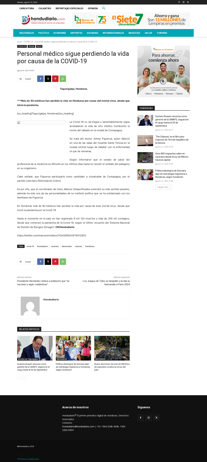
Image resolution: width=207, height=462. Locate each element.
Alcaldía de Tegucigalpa (28, 359)
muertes (55, 246)
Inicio (19, 41)
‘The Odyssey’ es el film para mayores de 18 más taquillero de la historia (172, 139)
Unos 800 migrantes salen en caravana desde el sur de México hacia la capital (171, 156)
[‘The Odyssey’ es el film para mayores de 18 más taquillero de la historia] (145, 140)
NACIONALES (62, 359)
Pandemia (89, 246)
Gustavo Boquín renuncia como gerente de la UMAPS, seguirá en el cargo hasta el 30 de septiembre (33, 367)
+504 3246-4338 (110, 426)
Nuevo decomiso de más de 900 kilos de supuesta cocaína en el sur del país (112, 367)
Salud (39, 46)
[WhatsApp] (63, 78)
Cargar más (162, 187)
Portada (31, 46)
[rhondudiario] (30, 306)
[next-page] (24, 378)
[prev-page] (19, 378)
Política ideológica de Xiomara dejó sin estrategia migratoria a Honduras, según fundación (73, 367)
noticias (78, 246)
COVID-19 (28, 41)
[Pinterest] (55, 78)
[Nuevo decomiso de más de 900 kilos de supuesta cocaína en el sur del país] (112, 348)
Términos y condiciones (28, 459)
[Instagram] (183, 2)
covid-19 (30, 246)
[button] (104, 8)
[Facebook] (179, 2)
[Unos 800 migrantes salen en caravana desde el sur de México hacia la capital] (145, 157)
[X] (188, 2)
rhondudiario (51, 299)
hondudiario (42, 246)
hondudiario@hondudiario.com (78, 426)
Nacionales (67, 246)
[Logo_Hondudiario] (43, 20)
